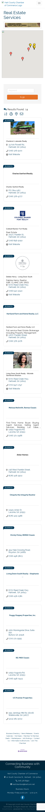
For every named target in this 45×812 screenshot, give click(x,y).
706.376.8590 (23, 781)
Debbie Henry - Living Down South (19, 277)
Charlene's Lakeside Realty (16, 141)
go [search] (23, 97)
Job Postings (27, 738)
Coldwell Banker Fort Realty (16, 229)
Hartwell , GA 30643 (23, 777)
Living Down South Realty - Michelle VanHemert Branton (19, 374)
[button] (11, 54)
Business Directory (13, 733)
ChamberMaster (29, 809)
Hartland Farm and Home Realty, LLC (20, 327)
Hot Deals (18, 736)
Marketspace (16, 738)
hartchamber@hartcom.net (23, 784)
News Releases (26, 733)
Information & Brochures (20, 741)
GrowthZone (7, 809)
